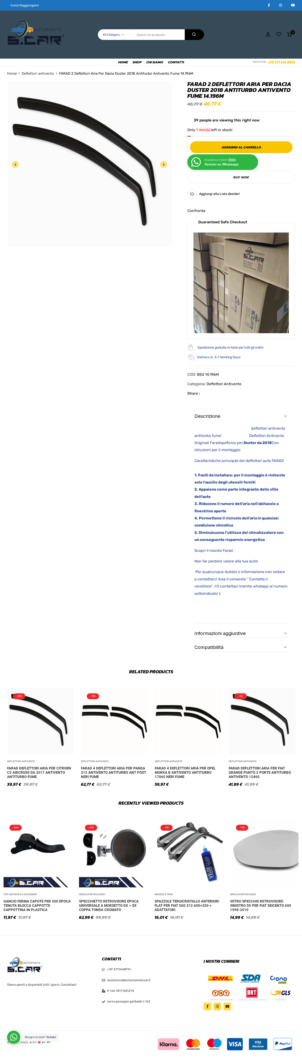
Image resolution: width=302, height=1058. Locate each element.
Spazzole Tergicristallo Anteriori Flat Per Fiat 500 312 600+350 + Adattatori (187, 905)
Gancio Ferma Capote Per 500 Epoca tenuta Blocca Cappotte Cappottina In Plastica (37, 905)
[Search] (194, 34)
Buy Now (241, 177)
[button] (290, 34)
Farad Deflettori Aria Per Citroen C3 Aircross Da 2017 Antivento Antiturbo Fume (39, 772)
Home (12, 73)
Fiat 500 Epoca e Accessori (20, 894)
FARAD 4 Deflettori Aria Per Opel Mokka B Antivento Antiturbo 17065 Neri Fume (185, 772)
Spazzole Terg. (164, 894)
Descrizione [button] (207, 416)
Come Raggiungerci (25, 5)
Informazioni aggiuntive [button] (220, 633)
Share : (193, 393)
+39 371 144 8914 (281, 62)
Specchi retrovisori (92, 894)
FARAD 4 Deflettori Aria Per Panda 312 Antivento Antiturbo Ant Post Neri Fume (113, 772)
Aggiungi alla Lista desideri (219, 193)
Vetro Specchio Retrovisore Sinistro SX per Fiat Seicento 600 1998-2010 (260, 905)
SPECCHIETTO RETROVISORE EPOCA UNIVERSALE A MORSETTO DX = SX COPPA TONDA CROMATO (108, 905)
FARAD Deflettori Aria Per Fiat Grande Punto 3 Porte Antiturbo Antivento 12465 (260, 772)
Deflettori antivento (38, 73)
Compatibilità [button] (208, 647)
